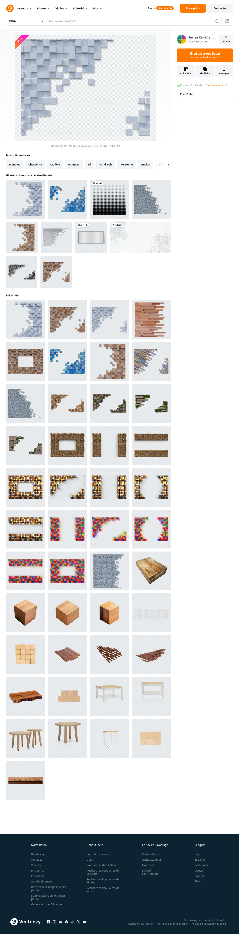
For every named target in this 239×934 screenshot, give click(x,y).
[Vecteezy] (10, 8)
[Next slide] (165, 164)
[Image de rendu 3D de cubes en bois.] (109, 445)
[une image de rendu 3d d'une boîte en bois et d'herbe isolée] (109, 403)
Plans (151, 8)
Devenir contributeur (150, 872)
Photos (41, 8)
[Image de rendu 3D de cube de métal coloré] (67, 487)
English (199, 854)
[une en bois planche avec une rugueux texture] (25, 696)
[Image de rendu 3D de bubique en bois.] (67, 445)
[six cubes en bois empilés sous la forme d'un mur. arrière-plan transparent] (151, 738)
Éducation (37, 876)
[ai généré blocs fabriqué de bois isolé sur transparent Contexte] (25, 612)
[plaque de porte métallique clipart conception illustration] (91, 237)
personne (127, 164)
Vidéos (59, 8)
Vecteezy (36, 859)
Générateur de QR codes (46, 904)
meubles (14, 164)
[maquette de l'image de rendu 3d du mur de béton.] (56, 237)
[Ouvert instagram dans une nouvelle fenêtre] (54, 921)
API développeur (41, 881)
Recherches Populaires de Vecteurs (103, 872)
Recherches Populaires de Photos (103, 880)
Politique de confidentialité (172, 923)
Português (201, 865)
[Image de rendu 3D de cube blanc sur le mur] (25, 199)
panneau (74, 164)
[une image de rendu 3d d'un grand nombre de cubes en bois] (67, 403)
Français (200, 876)
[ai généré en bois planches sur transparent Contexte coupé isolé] (25, 780)
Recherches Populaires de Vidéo (103, 889)
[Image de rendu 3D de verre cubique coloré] (67, 529)
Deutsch (200, 870)
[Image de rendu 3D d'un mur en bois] (151, 361)
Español (200, 859)
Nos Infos (148, 865)
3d (89, 164)
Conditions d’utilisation (141, 923)
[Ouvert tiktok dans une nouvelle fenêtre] (72, 921)
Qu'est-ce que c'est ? (216, 85)
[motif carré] (109, 199)
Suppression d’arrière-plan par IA (48, 897)
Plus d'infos (186, 94)
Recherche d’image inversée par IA (49, 888)
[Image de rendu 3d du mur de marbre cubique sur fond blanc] (151, 199)
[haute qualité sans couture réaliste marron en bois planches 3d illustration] (67, 654)
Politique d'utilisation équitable (208, 923)
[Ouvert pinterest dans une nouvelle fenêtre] (66, 921)
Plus (96, 8)
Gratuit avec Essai (205, 55)
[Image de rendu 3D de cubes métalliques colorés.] (25, 487)
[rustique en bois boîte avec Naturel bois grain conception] (151, 571)
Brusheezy (37, 854)
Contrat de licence (98, 854)
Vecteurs (22, 8)
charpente (35, 164)
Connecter (220, 8)
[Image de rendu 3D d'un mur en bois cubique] (22, 237)
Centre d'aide (150, 854)
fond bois (105, 164)
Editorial (78, 8)
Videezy (36, 865)
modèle (55, 164)
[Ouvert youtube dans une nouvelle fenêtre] (84, 921)
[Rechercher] (217, 21)
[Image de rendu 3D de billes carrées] (109, 571)
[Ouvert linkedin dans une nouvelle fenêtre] (60, 921)
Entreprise (37, 870)
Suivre (226, 41)
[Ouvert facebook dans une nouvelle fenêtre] (48, 921)
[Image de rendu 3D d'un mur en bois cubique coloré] (67, 199)
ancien (145, 164)
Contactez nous (152, 859)
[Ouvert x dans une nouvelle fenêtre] (78, 921)
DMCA (90, 859)
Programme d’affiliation (101, 865)
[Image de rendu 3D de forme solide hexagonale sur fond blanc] (21, 272)
